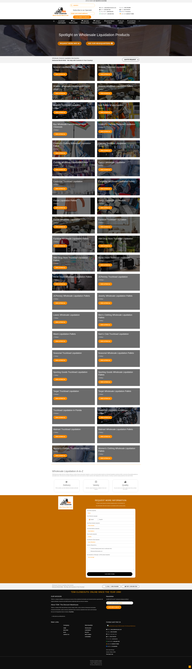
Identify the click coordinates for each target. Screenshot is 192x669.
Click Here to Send (110, 574)
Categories (88, 636)
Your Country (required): (92, 534)
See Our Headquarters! (99, 43)
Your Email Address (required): (93, 528)
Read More (71, 611)
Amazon (85, 22)
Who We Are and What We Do (59, 616)
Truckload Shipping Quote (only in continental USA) (101, 548)
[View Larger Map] (121, 626)
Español (101, 519)
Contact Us (66, 634)
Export (62, 22)
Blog (64, 632)
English (92, 519)
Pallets (87, 632)
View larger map (109, 654)
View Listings (59, 74)
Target (96, 22)
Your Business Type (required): (93, 539)
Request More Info (69, 43)
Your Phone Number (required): (93, 523)
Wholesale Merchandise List (96, 551)
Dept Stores (88, 634)
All (73, 22)
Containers (88, 630)
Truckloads (88, 628)
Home (64, 628)
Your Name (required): (91, 510)
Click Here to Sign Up (82, 17)
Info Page (65, 630)
